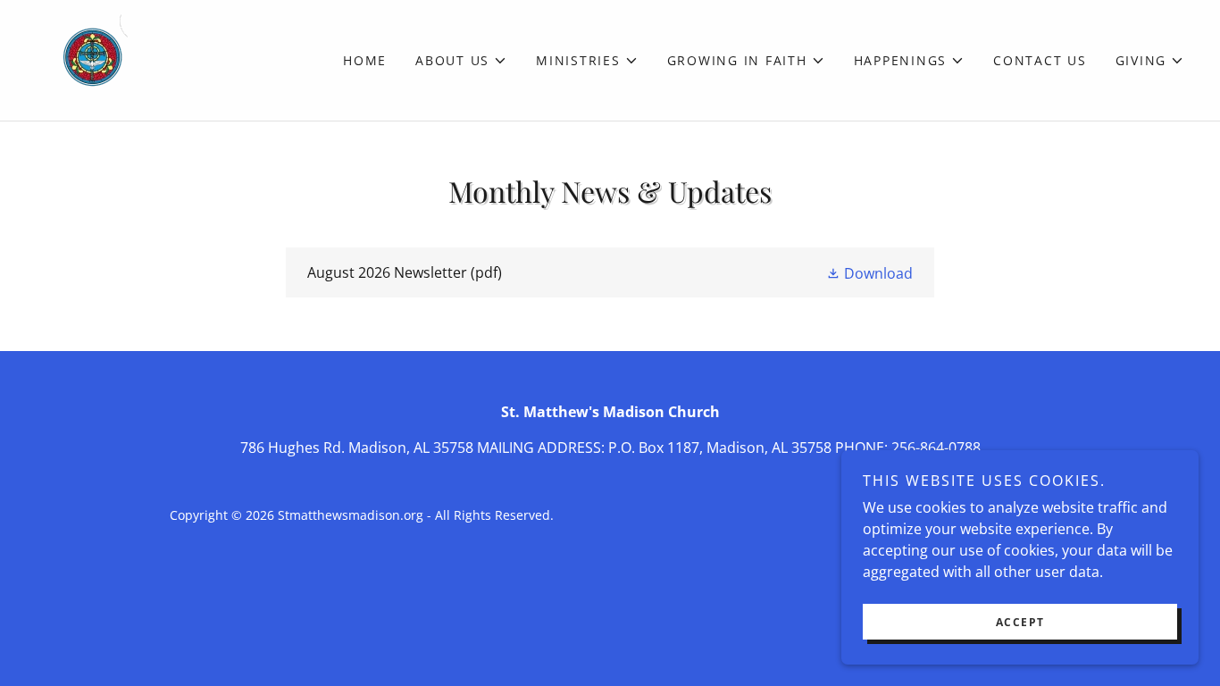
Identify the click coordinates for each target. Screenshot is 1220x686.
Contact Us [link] (1040, 60)
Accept (1020, 622)
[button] (461, 60)
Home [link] (365, 60)
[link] (82, 59)
